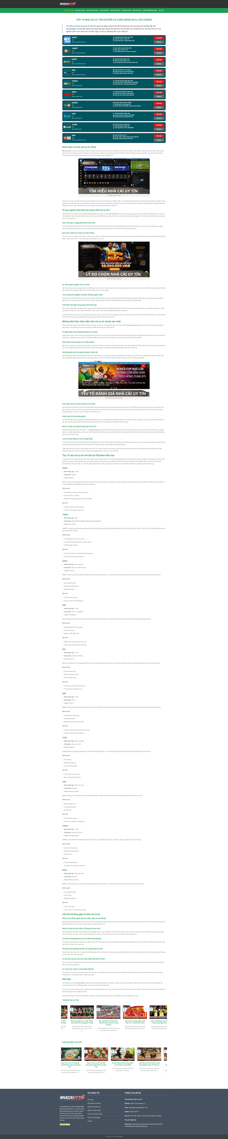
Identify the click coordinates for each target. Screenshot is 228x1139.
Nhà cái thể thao (92, 10)
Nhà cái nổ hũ (104, 10)
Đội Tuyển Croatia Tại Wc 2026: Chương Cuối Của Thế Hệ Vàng (164, 1022)
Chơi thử (159, 38)
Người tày (133, 1120)
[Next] (162, 1016)
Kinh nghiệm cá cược (150, 10)
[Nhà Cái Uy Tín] (68, 4)
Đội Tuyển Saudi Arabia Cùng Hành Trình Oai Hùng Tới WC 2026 (85, 1023)
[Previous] (65, 1016)
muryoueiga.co (71, 29)
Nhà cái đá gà (136, 10)
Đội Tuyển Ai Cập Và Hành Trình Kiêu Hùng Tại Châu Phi (138, 1022)
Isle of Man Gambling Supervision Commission (86, 521)
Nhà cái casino (115, 10)
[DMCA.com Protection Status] (65, 1124)
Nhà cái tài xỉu (80, 10)
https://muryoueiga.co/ (137, 1103)
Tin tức (161, 10)
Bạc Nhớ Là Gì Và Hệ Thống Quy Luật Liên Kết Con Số (144, 1064)
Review (159, 42)
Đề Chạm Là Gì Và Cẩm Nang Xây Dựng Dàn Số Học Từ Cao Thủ (117, 1065)
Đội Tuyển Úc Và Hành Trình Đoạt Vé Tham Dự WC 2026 (111, 1022)
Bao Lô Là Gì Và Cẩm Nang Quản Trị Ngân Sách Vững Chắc (91, 1064)
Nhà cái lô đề (126, 10)
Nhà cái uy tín (69, 10)
